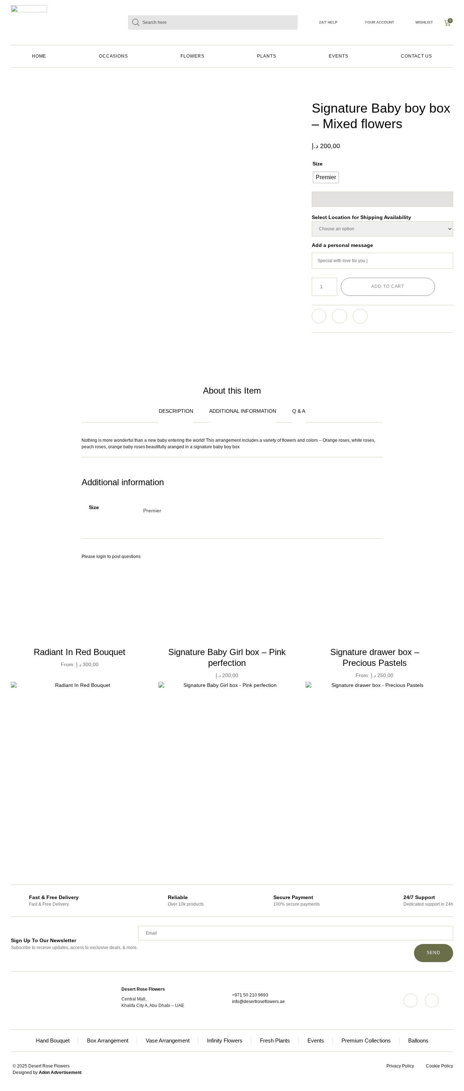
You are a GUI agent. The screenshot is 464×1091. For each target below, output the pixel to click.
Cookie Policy (439, 1066)
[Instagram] (410, 1000)
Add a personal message (342, 245)
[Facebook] (432, 1000)
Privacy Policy (400, 1066)
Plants (266, 56)
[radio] (326, 177)
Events (338, 56)
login (101, 556)
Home (39, 56)
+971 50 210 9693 (250, 995)
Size (317, 164)
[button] (319, 316)
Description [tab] (176, 411)
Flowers (192, 56)
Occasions (113, 56)
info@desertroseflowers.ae (258, 1001)
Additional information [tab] (242, 411)
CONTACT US (416, 56)
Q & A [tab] (298, 411)
